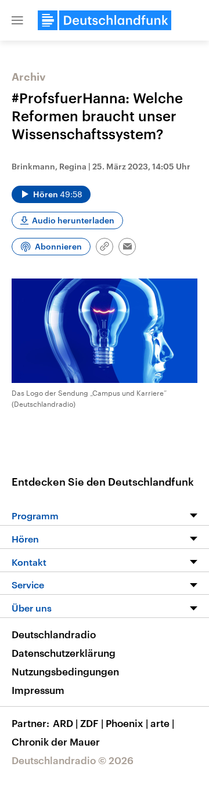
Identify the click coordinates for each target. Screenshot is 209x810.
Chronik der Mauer (56, 741)
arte (162, 723)
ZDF (91, 723)
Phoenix (127, 723)
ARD (65, 723)
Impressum (38, 690)
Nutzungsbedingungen (65, 671)
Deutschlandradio (54, 634)
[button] (17, 20)
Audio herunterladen (73, 220)
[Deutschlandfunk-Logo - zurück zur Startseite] (104, 20)
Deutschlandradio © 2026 (73, 760)
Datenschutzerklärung (64, 653)
